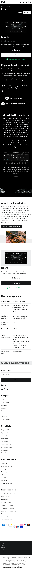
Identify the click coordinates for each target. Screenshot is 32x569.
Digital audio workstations (8, 511)
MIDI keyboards (5, 469)
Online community (6, 447)
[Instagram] (5, 389)
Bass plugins (4, 471)
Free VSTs (4, 463)
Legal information (6, 419)
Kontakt (15, 337)
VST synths (4, 474)
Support (3, 408)
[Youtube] (7, 389)
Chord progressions (6, 519)
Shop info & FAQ (5, 430)
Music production (6, 502)
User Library (4, 450)
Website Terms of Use (8, 567)
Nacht (3, 9)
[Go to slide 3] (15, 176)
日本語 (2, 545)
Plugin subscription (6, 483)
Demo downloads (6, 453)
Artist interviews (5, 496)
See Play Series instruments (11, 226)
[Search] (20, 2)
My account (4, 432)
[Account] (23, 2)
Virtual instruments (6, 466)
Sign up (16, 379)
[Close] (29, 557)
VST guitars (4, 477)
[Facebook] (2, 389)
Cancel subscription (7, 444)
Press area (4, 413)
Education (4, 416)
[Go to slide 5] (17, 176)
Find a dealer (4, 438)
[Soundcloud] (10, 389)
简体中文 (3, 549)
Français (3, 551)
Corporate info (5, 402)
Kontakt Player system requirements (21, 343)
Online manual (17, 351)
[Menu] (30, 2)
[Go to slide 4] (16, 176)
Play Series (8, 6)
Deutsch (3, 547)
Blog (2, 399)
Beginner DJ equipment (7, 505)
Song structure (5, 516)
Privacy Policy (18, 567)
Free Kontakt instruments (8, 493)
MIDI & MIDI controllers (7, 508)
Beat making (4, 499)
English (2, 543)
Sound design (5, 514)
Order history (5, 435)
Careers (3, 411)
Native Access (5, 441)
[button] (13, 98)
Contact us (4, 405)
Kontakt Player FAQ (18, 347)
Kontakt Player (19, 307)
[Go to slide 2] (14, 176)
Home (2, 6)
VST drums (4, 480)
